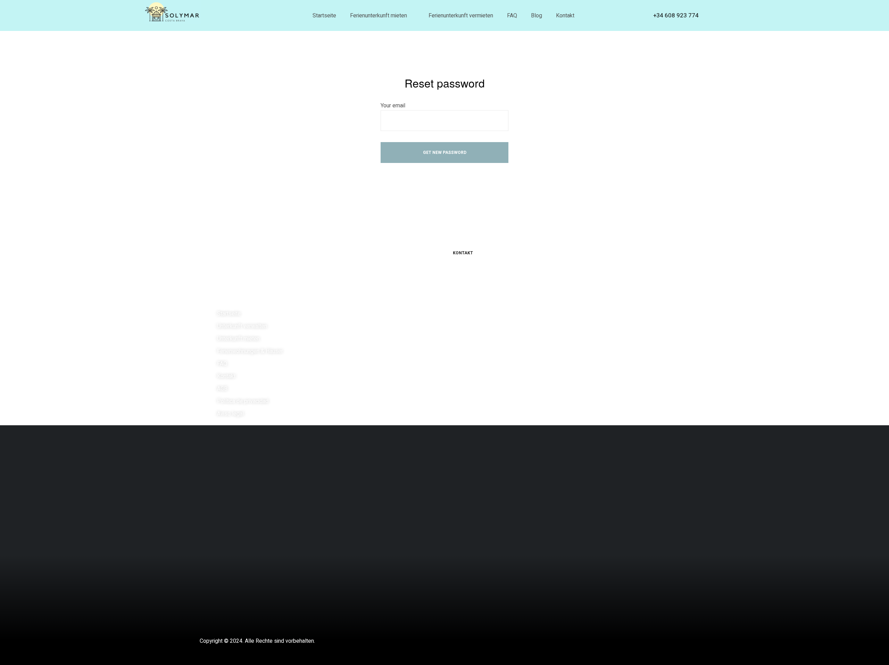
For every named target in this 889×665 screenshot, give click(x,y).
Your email (393, 105)
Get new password (444, 152)
